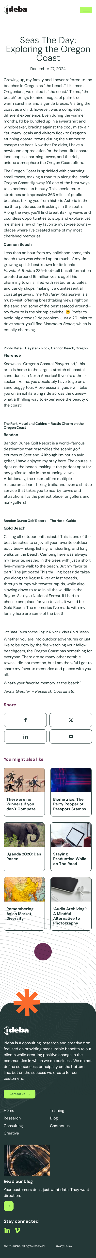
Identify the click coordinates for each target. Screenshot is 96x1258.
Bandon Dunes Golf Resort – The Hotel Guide (40, 520)
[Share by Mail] (70, 736)
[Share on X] (70, 720)
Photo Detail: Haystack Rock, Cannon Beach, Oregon (46, 348)
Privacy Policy (63, 1246)
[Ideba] (15, 10)
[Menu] (83, 10)
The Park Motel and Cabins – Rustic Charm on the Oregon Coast (44, 425)
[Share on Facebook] (25, 720)
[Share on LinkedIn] (25, 736)
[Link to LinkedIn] (7, 1230)
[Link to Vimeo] (17, 1230)
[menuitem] (64, 10)
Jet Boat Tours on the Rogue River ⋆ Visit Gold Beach (46, 632)
